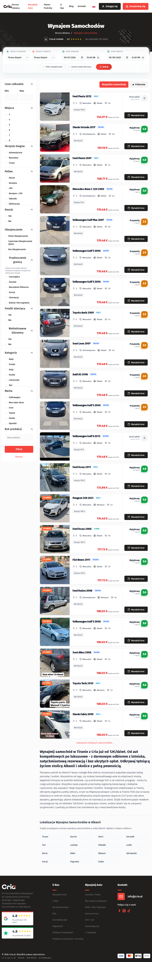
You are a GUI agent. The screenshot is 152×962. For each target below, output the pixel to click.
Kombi (12, 375)
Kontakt (82, 6)
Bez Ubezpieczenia (17, 249)
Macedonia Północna (19, 287)
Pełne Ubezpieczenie (18, 236)
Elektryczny (14, 204)
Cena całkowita (14, 84)
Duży (11, 369)
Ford (11, 408)
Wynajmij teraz (137, 115)
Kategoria (11, 352)
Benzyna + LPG (15, 193)
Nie (9, 221)
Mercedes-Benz (16, 402)
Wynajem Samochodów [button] (85, 33)
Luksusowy (14, 380)
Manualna (13, 158)
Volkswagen (14, 397)
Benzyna (13, 183)
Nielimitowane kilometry (17, 330)
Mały (11, 359)
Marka (8, 391)
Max (22, 90)
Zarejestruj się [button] (137, 6)
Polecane (140, 84)
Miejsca (9, 108)
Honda (12, 418)
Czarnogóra (14, 277)
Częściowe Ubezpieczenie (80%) (20, 243)
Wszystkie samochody (114, 84)
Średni (12, 364)
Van (10, 385)
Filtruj (19, 449)
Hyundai (13, 423)
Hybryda (13, 198)
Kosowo (12, 282)
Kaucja (9, 209)
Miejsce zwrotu (43, 51)
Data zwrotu (117, 51)
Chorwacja (14, 297)
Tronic (12, 163)
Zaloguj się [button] (112, 6)
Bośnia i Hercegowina (19, 303)
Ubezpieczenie (13, 229)
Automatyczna (15, 152)
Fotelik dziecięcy (15, 308)
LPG (10, 188)
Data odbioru (72, 51)
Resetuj (19, 456)
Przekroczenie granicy (17, 260)
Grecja (12, 292)
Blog (71, 6)
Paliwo (9, 171)
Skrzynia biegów (15, 146)
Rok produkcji (13, 429)
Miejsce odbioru (18, 51)
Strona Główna (62, 33)
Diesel (12, 178)
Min (7, 90)
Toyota (12, 413)
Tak (10, 216)
